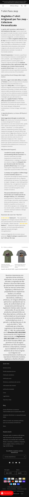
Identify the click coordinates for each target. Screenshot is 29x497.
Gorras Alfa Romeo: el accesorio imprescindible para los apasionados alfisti (14, 410)
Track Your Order (7, 399)
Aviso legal (21, 493)
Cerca (4, 392)
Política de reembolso (8, 375)
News (4, 426)
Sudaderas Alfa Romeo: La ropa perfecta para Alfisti (14, 416)
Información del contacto (9, 385)
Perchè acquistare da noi (9, 371)
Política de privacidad (21, 488)
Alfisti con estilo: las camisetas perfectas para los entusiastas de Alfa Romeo (13, 421)
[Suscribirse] (24, 457)
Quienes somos (7, 367)
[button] (3, 6)
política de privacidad (8, 389)
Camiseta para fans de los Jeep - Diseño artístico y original (20, 266)
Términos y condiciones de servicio (11, 382)
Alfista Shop (13, 486)
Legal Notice (6, 396)
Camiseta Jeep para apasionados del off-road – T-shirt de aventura (7, 266)
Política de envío (7, 378)
